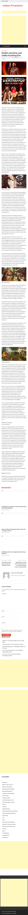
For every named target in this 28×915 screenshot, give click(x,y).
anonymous (4, 782)
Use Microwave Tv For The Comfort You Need (12, 644)
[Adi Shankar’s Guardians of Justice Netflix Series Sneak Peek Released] (14, 490)
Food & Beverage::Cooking (8, 802)
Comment (4, 593)
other (3, 819)
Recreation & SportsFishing (8, 822)
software (4, 828)
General (4, 804)
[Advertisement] (15, 12)
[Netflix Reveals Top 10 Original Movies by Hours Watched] (14, 536)
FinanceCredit (5, 795)
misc (3, 817)
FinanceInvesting (6, 797)
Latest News (4, 50)
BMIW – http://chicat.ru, (7, 784)
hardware (4, 806)
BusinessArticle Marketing (8, 789)
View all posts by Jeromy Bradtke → (18, 576)
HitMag (14, 913)
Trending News (5, 833)
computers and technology (8, 793)
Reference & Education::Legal (8, 824)
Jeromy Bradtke (15, 57)
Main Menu (7, 46)
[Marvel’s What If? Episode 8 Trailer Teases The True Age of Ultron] (14, 513)
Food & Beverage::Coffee (8, 800)
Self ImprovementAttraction (8, 826)
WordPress (9, 913)
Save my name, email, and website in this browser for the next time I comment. (12, 631)
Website (4, 622)
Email (3, 616)
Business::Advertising (7, 786)
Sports (3, 830)
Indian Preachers (13, 5)
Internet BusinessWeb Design (8, 813)
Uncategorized (5, 835)
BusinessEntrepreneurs (7, 791)
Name (3, 610)
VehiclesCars (5, 837)
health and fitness (6, 808)
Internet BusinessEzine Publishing (9, 811)
